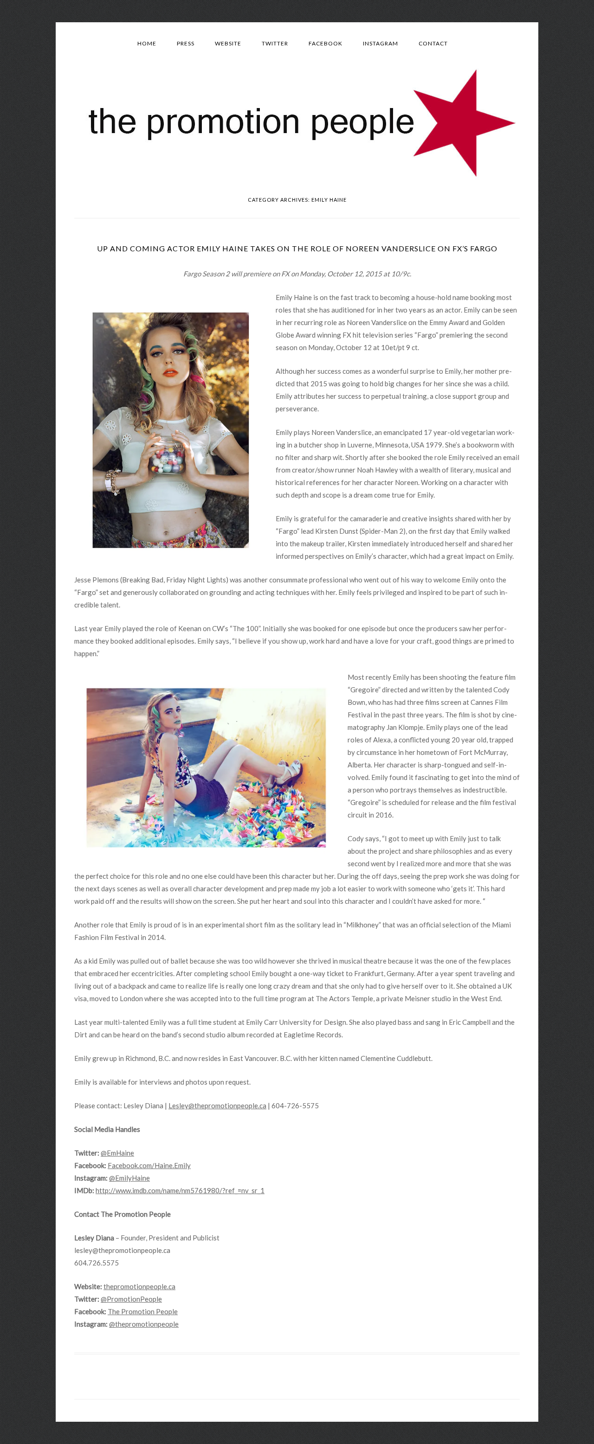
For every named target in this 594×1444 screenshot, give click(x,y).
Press (185, 43)
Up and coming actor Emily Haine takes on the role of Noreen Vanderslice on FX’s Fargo (297, 248)
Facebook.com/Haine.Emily (149, 1165)
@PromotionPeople (131, 1299)
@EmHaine (117, 1153)
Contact (433, 43)
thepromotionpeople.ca (139, 1286)
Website (228, 43)
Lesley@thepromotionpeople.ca (217, 1105)
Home (146, 43)
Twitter (275, 43)
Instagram (380, 43)
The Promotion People (143, 1311)
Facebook (325, 43)
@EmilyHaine (129, 1178)
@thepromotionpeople (144, 1324)
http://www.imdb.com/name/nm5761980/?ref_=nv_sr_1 (180, 1190)
